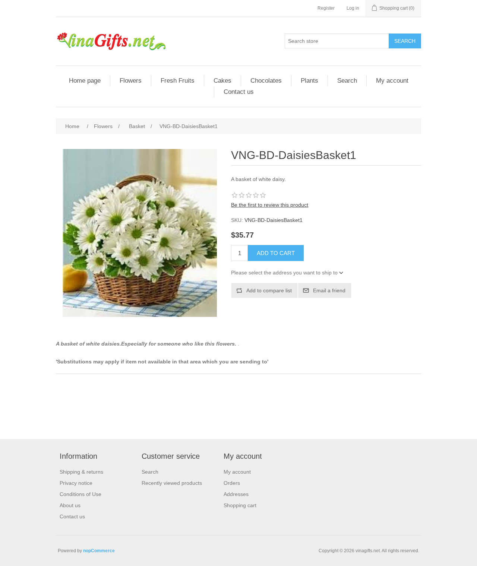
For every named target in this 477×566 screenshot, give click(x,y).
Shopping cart (240, 505)
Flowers (131, 80)
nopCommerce (99, 550)
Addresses (236, 494)
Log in (353, 8)
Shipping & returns (81, 472)
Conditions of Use (80, 494)
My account (392, 80)
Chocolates (266, 80)
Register (326, 8)
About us (70, 505)
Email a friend (329, 290)
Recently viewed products (172, 483)
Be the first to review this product (269, 205)
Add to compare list (269, 290)
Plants (309, 80)
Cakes (222, 80)
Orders (232, 483)
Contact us (239, 91)
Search (405, 41)
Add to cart (276, 253)
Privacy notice (76, 483)
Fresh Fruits (178, 80)
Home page (85, 80)
